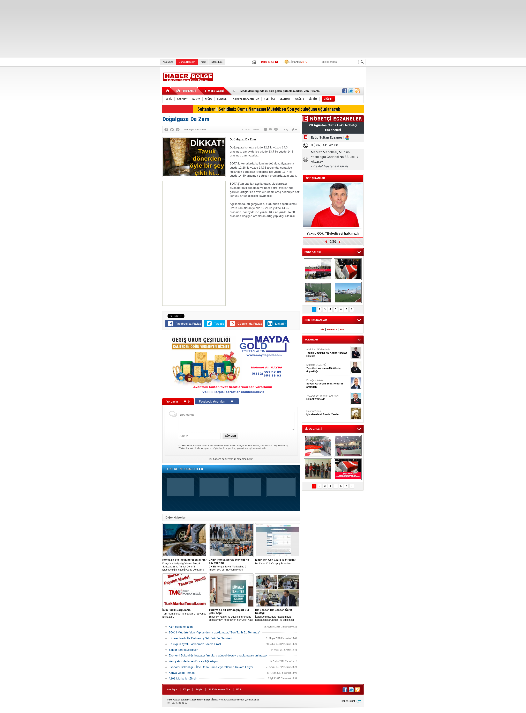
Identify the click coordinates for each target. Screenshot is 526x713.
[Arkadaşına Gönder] (271, 129)
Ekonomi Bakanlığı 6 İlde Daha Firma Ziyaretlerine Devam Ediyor (211, 667)
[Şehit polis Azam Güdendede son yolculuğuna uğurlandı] (348, 269)
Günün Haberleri (187, 62)
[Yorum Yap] (265, 129)
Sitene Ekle (217, 62)
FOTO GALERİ (313, 252)
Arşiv (203, 62)
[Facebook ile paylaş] (344, 90)
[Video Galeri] (213, 91)
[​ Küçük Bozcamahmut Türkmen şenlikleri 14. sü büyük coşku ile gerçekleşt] (318, 269)
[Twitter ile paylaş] (350, 90)
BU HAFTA (332, 329)
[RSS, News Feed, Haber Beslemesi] (357, 90)
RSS (238, 689)
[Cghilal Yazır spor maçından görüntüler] (318, 292)
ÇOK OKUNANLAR (316, 320)
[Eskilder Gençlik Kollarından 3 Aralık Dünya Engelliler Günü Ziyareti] (318, 469)
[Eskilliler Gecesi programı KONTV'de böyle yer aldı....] (348, 445)
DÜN (322, 329)
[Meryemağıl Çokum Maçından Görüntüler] (348, 292)
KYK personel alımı (181, 626)
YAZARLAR (311, 339)
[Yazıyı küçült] (285, 129)
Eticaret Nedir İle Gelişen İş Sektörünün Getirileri (200, 638)
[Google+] (178, 129)
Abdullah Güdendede (326, 353)
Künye (186, 689)
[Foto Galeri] (187, 91)
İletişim (199, 689)
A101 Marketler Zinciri (183, 678)
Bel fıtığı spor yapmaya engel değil (262, 91)
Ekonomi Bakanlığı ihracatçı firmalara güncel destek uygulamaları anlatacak (218, 655)
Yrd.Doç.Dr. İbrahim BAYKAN (322, 397)
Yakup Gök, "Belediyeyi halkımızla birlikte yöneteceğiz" (333, 235)
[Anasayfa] (168, 91)
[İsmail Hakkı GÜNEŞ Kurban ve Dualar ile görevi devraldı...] (318, 445)
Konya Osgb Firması (182, 672)
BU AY (343, 329)
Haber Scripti (348, 701)
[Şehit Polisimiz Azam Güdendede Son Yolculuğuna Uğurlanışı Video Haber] (348, 469)
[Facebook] (166, 129)
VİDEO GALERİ (313, 428)
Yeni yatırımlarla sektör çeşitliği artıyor (193, 661)
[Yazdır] (276, 129)
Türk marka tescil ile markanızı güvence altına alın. (184, 613)
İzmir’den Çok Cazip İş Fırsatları (275, 561)
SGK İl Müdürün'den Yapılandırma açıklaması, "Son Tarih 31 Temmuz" (214, 632)
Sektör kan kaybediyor (183, 649)
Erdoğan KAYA (324, 383)
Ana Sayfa (168, 62)
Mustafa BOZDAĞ (323, 368)
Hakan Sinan (322, 413)
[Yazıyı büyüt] (294, 129)
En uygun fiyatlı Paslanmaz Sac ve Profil (195, 644)
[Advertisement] (123, 29)
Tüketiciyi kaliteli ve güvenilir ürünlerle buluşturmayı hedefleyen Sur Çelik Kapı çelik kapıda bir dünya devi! (231, 615)
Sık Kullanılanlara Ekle (219, 689)
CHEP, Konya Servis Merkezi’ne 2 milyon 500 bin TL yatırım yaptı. (229, 564)
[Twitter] (172, 129)
